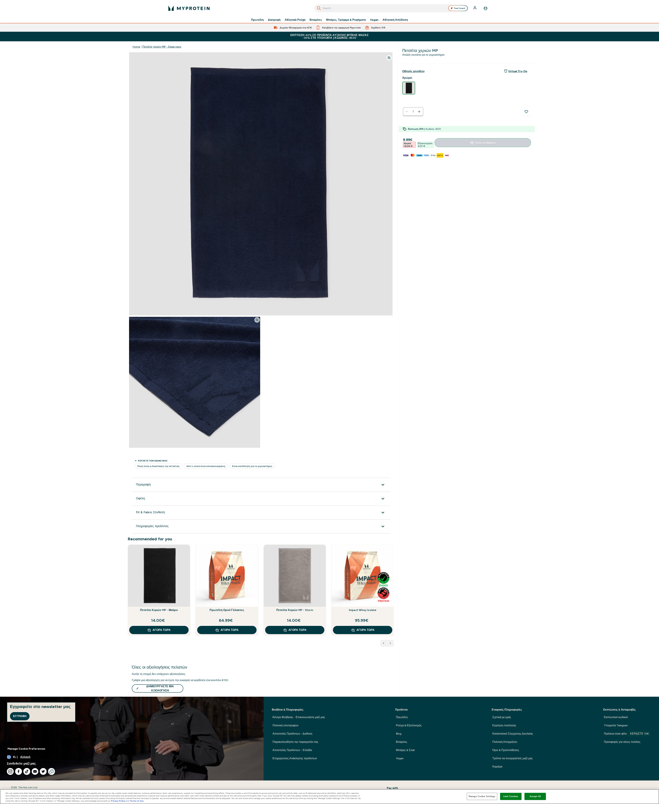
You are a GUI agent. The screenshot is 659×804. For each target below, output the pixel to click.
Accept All (535, 796)
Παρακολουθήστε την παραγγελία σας (295, 741)
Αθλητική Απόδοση (395, 20)
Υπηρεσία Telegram (616, 725)
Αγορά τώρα (162, 629)
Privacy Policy (118, 801)
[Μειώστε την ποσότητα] (407, 111)
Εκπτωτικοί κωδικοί (616, 717)
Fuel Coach (459, 8)
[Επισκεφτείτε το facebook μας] (18, 771)
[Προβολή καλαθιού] (485, 8)
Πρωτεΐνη (257, 20)
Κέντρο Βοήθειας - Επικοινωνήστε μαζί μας (299, 717)
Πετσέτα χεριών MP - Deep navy (161, 46)
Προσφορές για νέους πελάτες (622, 741)
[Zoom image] (389, 58)
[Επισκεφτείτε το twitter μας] (43, 771)
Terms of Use (137, 801)
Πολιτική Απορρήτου (504, 741)
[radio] (408, 88)
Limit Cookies (510, 796)
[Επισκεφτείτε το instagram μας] (10, 771)
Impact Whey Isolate (363, 610)
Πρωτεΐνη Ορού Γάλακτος (227, 610)
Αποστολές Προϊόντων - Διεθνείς (293, 733)
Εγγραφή (19, 716)
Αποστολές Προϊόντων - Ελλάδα (292, 750)
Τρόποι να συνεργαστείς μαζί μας (512, 758)
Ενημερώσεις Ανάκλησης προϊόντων (295, 758)
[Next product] (390, 643)
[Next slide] (393, 597)
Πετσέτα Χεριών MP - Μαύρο (159, 610)
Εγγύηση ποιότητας (504, 725)
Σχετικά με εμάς (501, 717)
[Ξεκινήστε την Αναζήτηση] (318, 8)
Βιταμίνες (316, 20)
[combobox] (391, 8)
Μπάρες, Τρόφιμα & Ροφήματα (346, 20)
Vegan (374, 20)
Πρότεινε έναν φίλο (626, 733)
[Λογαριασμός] (475, 8)
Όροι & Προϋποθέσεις (505, 750)
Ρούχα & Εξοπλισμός (409, 725)
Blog (398, 733)
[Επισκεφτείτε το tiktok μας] (26, 771)
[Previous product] (383, 643)
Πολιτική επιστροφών (285, 725)
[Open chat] (51, 771)
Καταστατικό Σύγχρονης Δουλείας (512, 733)
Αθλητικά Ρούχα (295, 20)
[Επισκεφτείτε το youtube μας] (35, 771)
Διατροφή (274, 20)
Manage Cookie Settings (482, 796)
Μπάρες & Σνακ (405, 750)
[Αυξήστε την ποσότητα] (419, 111)
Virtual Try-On (517, 71)
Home (136, 46)
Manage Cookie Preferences (26, 748)
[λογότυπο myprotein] (189, 8)
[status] (413, 111)
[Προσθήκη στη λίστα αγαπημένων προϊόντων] (526, 111)
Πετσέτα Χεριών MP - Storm (294, 610)
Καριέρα (497, 766)
